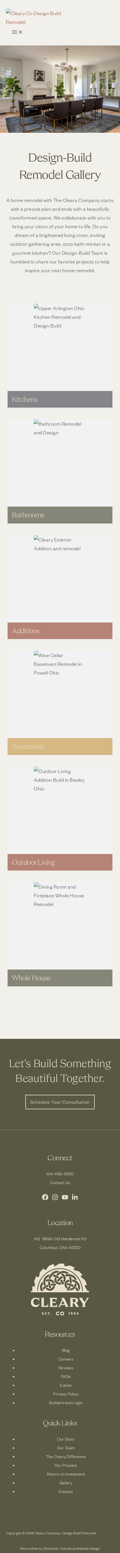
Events (66, 1385)
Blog (66, 1350)
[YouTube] (65, 1198)
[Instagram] (55, 1198)
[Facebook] (45, 1198)
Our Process (66, 1465)
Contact (66, 1491)
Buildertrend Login (65, 1402)
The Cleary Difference (66, 1456)
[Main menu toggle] (17, 32)
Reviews (66, 1367)
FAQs (66, 1376)
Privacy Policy (65, 1393)
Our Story (66, 1439)
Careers (66, 1358)
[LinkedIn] (75, 1198)
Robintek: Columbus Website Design (72, 1548)
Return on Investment (66, 1473)
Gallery (66, 1482)
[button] (60, 1102)
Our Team (66, 1447)
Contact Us (60, 1182)
